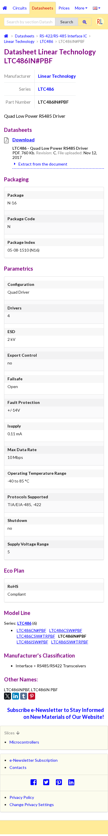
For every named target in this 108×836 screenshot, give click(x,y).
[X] (7, 696)
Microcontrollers (24, 742)
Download (23, 139)
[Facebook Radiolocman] (35, 782)
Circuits (20, 7)
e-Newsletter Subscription (34, 760)
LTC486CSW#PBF (65, 630)
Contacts (18, 767)
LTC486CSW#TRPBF (36, 636)
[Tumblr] (23, 696)
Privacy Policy (22, 797)
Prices (64, 7)
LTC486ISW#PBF (32, 641)
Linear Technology (57, 76)
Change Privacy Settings (32, 804)
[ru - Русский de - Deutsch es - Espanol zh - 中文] (96, 8)
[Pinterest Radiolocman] (60, 782)
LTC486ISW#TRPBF (69, 641)
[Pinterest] (31, 696)
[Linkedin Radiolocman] (73, 782)
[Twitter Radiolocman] (47, 782)
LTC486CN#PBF (31, 630)
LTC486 (46, 89)
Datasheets (42, 7)
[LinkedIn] (15, 696)
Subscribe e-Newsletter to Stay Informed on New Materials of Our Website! (55, 713)
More (82, 6)
